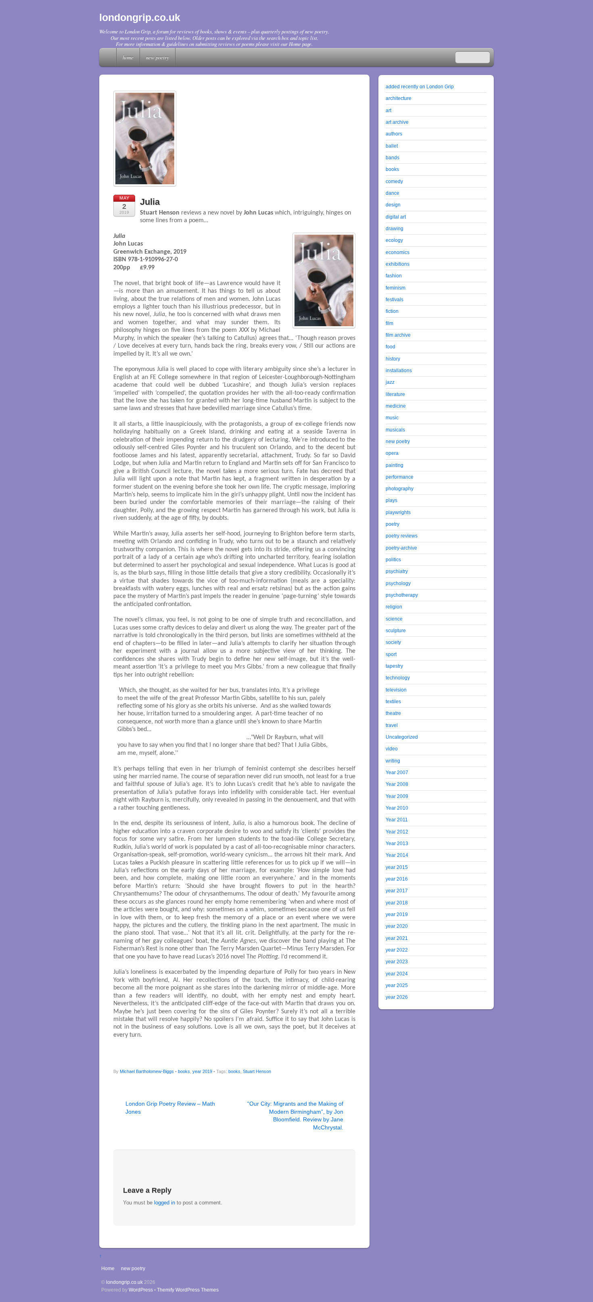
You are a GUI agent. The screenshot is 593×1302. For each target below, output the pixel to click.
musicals (395, 429)
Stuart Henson (257, 1071)
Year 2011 (397, 819)
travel (392, 725)
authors (394, 133)
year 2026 (397, 997)
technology (398, 677)
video (392, 748)
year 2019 (202, 1071)
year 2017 (397, 890)
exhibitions (397, 264)
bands (392, 157)
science (394, 618)
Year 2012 (397, 831)
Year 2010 (397, 807)
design (393, 204)
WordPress (141, 1289)
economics (397, 252)
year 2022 (397, 949)
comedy (394, 181)
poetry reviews (402, 535)
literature (395, 394)
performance (399, 476)
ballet (392, 145)
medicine (396, 405)
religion (394, 606)
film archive (398, 334)
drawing (394, 228)
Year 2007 (397, 772)
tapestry (394, 666)
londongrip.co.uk (124, 1282)
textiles (393, 701)
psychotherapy (402, 595)
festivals (394, 299)
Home (108, 57)
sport (391, 654)
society (393, 642)
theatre (393, 713)
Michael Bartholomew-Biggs (147, 1071)
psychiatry (397, 571)
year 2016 (397, 878)
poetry (392, 524)
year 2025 (397, 985)
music (392, 417)
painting (394, 465)
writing (393, 760)
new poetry (157, 57)
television (396, 689)
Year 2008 (397, 784)
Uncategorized (402, 737)
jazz (390, 382)
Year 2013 (397, 843)
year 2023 (397, 961)
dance (392, 193)
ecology (394, 240)
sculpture (396, 630)
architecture (398, 98)
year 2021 (397, 938)
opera (392, 453)
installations (399, 370)
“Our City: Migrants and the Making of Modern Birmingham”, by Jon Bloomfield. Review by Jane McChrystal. (295, 1115)
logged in (164, 1203)
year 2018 (397, 902)
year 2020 (397, 926)
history (393, 358)
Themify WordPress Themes (188, 1289)
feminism (395, 287)
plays (391, 500)
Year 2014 (397, 855)
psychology (398, 583)
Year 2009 (397, 796)
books (184, 1071)
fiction (392, 311)
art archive (397, 122)
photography (399, 488)
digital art (396, 216)
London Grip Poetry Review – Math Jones (170, 1107)
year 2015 (397, 867)
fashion (394, 275)
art (388, 110)
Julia (150, 202)
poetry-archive (401, 547)
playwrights (398, 512)
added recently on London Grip (420, 86)
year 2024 (397, 973)
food (390, 346)
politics (393, 559)
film (389, 323)
